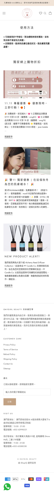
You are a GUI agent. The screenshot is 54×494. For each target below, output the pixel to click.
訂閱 (10, 402)
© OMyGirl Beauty (27, 459)
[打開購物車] (50, 13)
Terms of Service (10, 349)
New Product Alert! (22, 256)
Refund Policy (9, 354)
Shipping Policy (10, 359)
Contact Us (8, 363)
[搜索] (45, 13)
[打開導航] (4, 13)
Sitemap (6, 368)
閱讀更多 (9, 136)
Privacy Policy (9, 344)
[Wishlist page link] (40, 13)
